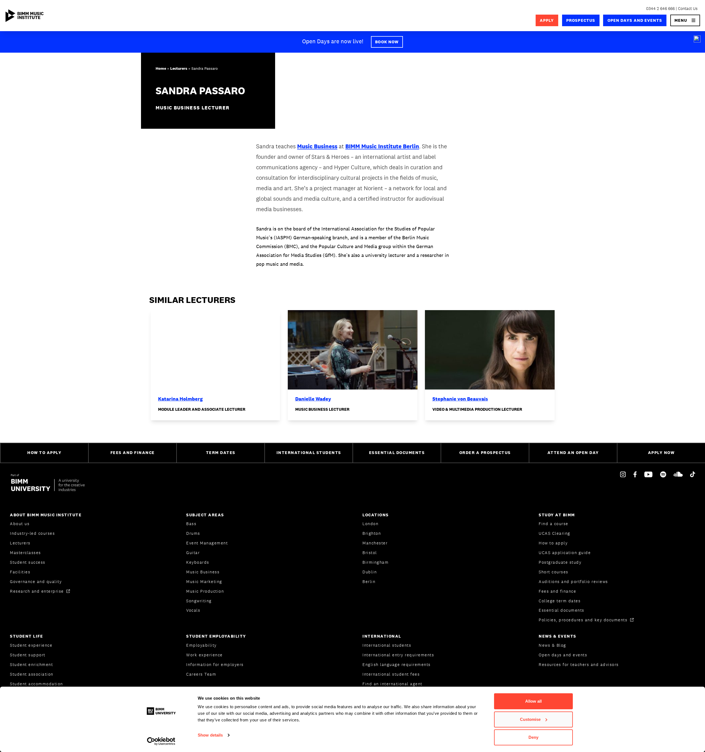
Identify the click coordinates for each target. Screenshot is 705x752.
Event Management (207, 543)
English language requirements (396, 664)
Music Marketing (204, 581)
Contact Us (688, 8)
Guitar (193, 552)
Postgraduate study (560, 562)
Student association (31, 674)
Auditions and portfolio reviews (573, 581)
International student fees (391, 674)
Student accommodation (36, 683)
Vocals (193, 610)
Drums (193, 533)
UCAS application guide (565, 552)
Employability (201, 645)
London (370, 523)
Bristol (369, 552)
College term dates (560, 600)
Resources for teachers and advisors (579, 664)
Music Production (205, 591)
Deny (533, 737)
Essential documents (561, 610)
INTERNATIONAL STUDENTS (308, 452)
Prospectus (580, 20)
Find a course (553, 523)
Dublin (369, 571)
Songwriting (199, 600)
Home (161, 68)
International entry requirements (398, 654)
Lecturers (178, 68)
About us (19, 523)
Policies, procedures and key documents (584, 619)
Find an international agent (392, 683)
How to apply (553, 543)
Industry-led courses (32, 533)
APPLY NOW (661, 452)
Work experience (204, 654)
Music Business (317, 146)
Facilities (20, 571)
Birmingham (375, 562)
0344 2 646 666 (660, 8)
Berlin (368, 581)
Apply (547, 20)
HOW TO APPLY (44, 452)
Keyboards (197, 562)
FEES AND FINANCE (132, 452)
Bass (191, 523)
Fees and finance (557, 591)
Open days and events (635, 20)
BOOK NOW (386, 41)
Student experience (31, 645)
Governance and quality (36, 581)
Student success (27, 562)
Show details (210, 735)
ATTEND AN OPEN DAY (573, 452)
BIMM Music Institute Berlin (382, 146)
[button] (685, 20)
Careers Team (201, 674)
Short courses (553, 571)
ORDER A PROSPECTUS (485, 452)
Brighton (371, 533)
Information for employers (215, 664)
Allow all (533, 701)
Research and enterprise (37, 591)
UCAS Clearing (554, 533)
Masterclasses (25, 552)
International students (386, 645)
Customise (530, 719)
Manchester (374, 543)
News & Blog (552, 645)
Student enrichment (31, 664)
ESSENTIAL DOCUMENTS (397, 452)
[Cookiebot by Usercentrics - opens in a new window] (161, 741)
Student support (27, 654)
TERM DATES (220, 452)
